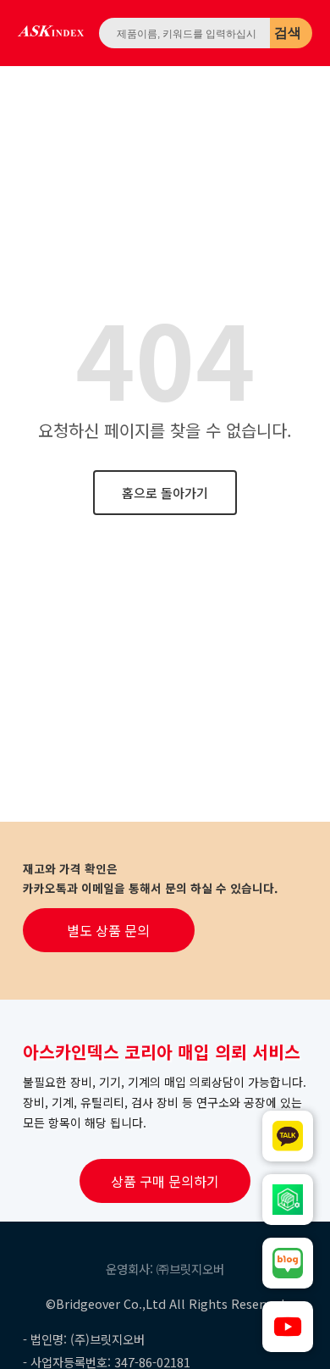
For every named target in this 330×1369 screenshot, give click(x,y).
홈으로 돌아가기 (165, 493)
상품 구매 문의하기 (165, 1181)
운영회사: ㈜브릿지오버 (165, 1269)
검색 (287, 32)
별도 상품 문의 (108, 930)
